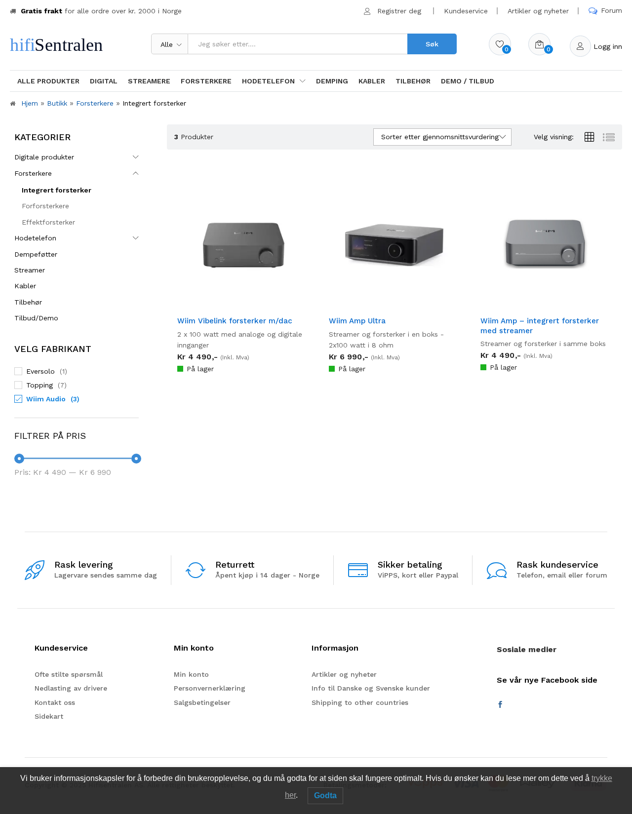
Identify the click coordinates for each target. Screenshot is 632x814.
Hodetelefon (35, 238)
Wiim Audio (46, 399)
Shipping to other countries (360, 702)
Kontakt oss (55, 702)
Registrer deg (399, 10)
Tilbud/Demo (36, 318)
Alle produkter (48, 81)
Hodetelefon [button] (268, 81)
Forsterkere (206, 81)
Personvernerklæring (209, 688)
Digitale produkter (44, 157)
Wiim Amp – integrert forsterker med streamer (539, 325)
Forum (611, 10)
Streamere (149, 81)
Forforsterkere (45, 206)
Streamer (29, 270)
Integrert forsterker (56, 190)
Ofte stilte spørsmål (69, 674)
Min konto (191, 674)
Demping (332, 81)
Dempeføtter (35, 254)
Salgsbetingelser (202, 702)
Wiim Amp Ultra (357, 320)
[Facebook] (500, 704)
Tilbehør (413, 81)
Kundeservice (466, 11)
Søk (432, 44)
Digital (104, 81)
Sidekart (49, 716)
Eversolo (40, 371)
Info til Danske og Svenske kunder (371, 688)
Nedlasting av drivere (71, 688)
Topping (39, 385)
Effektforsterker (48, 222)
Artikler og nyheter (538, 11)
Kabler (371, 81)
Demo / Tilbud (467, 81)
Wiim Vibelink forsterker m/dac (234, 320)
